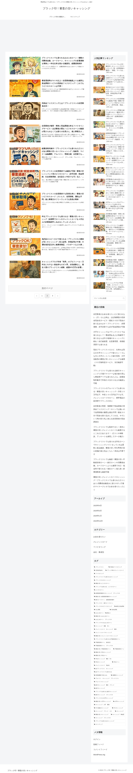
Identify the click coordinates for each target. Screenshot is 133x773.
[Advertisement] (66, 35)
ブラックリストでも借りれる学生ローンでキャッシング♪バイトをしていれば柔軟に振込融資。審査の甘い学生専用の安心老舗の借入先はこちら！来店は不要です (109, 448)
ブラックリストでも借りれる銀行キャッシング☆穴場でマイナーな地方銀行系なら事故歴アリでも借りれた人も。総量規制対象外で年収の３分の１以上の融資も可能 (109, 377)
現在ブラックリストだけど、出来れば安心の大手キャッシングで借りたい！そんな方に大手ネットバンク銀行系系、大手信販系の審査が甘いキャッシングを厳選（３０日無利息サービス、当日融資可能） (109, 357)
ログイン (96, 739)
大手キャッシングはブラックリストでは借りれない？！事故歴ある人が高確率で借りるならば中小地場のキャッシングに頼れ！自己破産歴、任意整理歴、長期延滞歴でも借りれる (109, 338)
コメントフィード (100, 749)
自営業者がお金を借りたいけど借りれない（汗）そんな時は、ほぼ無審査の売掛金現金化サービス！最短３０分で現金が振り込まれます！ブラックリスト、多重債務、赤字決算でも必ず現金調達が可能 (109, 320)
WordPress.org (99, 755)
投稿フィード (98, 744)
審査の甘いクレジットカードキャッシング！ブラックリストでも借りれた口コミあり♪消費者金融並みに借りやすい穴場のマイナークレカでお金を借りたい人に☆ (109, 483)
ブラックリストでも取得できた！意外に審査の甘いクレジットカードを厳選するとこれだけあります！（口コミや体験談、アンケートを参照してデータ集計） (109, 431)
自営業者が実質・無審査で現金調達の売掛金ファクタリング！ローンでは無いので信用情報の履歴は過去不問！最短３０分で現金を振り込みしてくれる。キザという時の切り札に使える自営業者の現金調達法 (109, 414)
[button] (123, 298)
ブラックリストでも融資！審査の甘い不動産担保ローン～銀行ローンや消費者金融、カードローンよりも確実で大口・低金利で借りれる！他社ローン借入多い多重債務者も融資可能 (109, 465)
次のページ (47, 288)
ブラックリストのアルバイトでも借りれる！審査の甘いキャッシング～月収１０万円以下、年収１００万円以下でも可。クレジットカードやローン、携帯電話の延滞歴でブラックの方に (109, 394)
